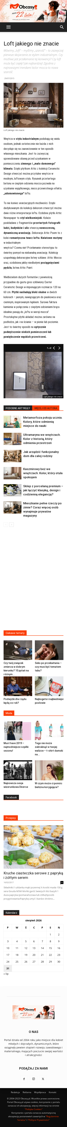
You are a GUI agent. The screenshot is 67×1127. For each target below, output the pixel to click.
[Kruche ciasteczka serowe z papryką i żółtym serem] (33, 847)
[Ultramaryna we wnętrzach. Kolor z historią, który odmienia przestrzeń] (12, 439)
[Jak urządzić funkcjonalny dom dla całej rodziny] (12, 456)
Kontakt (52, 1092)
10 (7, 948)
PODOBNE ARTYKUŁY (18, 408)
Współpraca (40, 1092)
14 (42, 948)
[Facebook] (24, 1079)
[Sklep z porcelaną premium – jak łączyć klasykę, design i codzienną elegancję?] (12, 490)
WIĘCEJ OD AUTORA (45, 408)
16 (58, 948)
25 (17, 961)
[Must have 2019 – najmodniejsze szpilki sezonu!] (18, 730)
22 (50, 955)
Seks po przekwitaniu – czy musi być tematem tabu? (48, 667)
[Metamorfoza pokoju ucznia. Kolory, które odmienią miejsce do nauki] (12, 422)
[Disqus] (33, 581)
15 (50, 948)
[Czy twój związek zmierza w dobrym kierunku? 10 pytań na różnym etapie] (18, 650)
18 (17, 955)
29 (50, 961)
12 (25, 948)
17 (7, 955)
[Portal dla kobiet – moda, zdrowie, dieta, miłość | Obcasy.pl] (33, 11)
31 (7, 968)
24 (7, 961)
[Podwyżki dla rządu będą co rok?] (18, 686)
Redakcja (15, 1092)
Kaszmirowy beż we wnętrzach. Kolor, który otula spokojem (43, 473)
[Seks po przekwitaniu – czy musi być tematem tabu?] (49, 650)
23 (58, 955)
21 (42, 955)
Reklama (27, 1092)
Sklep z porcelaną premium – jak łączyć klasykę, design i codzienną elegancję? (43, 490)
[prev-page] (6, 524)
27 (34, 961)
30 (58, 961)
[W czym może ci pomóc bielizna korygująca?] (49, 770)
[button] (8, 27)
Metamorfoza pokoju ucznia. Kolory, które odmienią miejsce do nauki (42, 422)
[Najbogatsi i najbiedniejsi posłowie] (49, 686)
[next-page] (11, 524)
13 (34, 948)
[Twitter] (43, 1079)
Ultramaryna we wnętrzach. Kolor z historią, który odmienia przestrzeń (42, 439)
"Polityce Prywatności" (39, 1119)
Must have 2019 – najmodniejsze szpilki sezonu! (16, 747)
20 (34, 955)
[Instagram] (33, 1079)
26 (25, 961)
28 (42, 961)
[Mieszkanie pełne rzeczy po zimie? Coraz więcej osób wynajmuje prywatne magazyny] (12, 507)
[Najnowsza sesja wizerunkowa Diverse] (18, 770)
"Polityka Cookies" (34, 1109)
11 (17, 948)
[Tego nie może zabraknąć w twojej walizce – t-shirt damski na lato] (49, 730)
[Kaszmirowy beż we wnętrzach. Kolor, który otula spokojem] (12, 473)
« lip (6, 973)
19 (25, 955)
